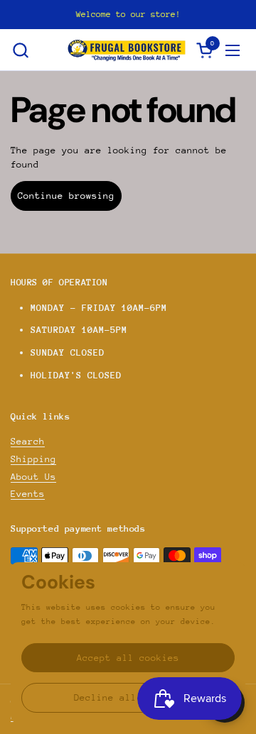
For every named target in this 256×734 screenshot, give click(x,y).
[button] (20, 50)
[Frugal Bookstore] (126, 50)
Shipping (33, 459)
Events (28, 493)
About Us (33, 476)
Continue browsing (66, 195)
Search (28, 441)
